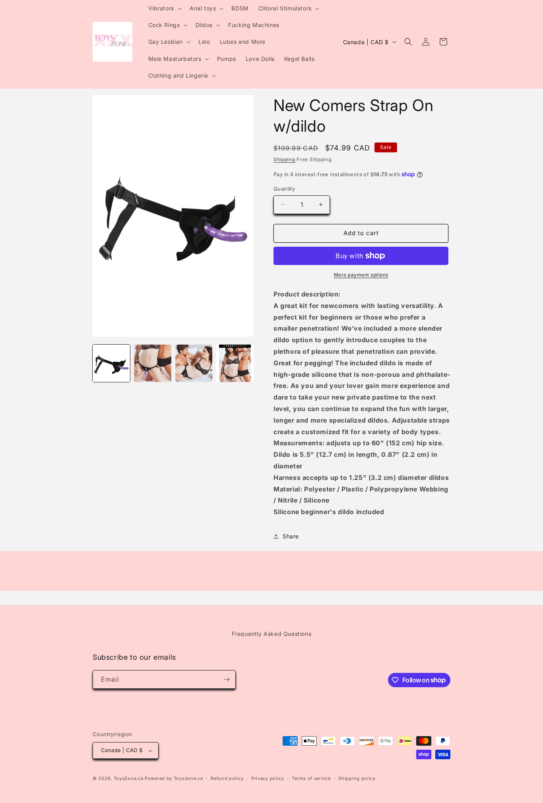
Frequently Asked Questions (272, 633)
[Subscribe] (226, 679)
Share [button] (291, 536)
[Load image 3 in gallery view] (194, 363)
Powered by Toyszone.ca (174, 778)
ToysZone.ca (129, 778)
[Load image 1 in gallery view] (111, 363)
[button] (164, 8)
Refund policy (227, 778)
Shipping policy (357, 778)
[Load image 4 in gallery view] (235, 363)
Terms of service (311, 778)
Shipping (284, 159)
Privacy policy (267, 778)
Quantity (284, 188)
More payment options (361, 275)
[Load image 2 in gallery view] (152, 363)
